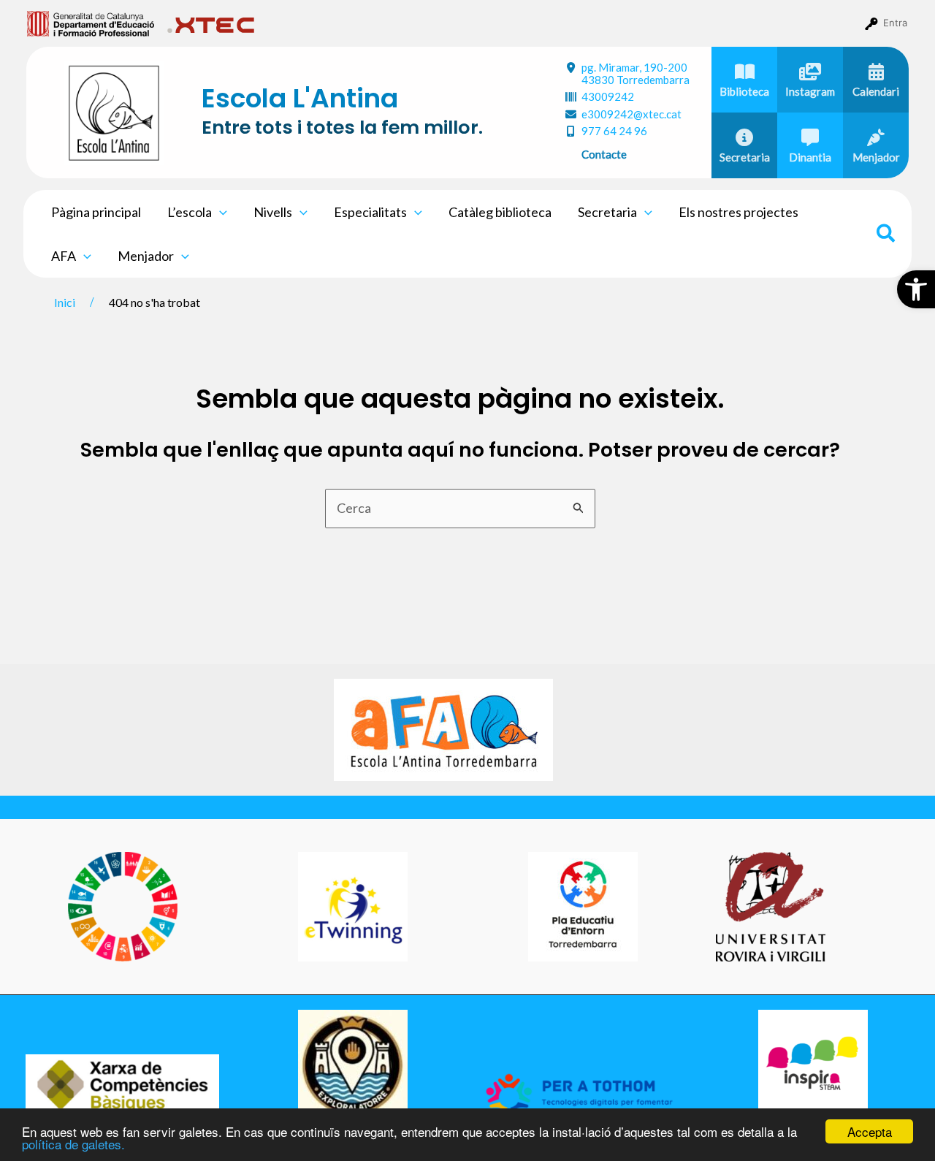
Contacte (604, 154)
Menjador (146, 256)
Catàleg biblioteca (500, 212)
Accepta (869, 1131)
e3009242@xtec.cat (631, 114)
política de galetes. (73, 1144)
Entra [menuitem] (895, 22)
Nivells (272, 212)
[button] (916, 289)
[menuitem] (91, 22)
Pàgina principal (96, 212)
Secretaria (607, 212)
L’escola (189, 212)
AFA (63, 256)
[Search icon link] (886, 235)
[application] (219, 212)
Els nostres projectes (738, 212)
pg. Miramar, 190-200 (635, 73)
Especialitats (370, 212)
